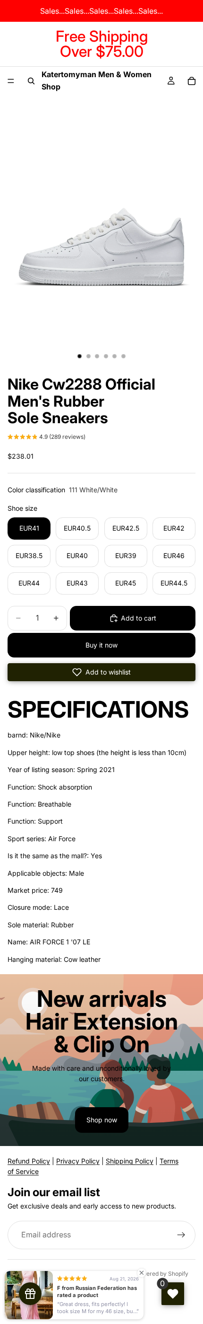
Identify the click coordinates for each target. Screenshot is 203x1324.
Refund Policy (29, 1161)
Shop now (101, 1120)
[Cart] (191, 81)
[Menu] (11, 81)
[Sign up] (181, 1235)
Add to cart (138, 618)
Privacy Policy (78, 1161)
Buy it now (101, 645)
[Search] (31, 81)
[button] (46, 438)
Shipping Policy (129, 1161)
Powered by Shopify (161, 1273)
